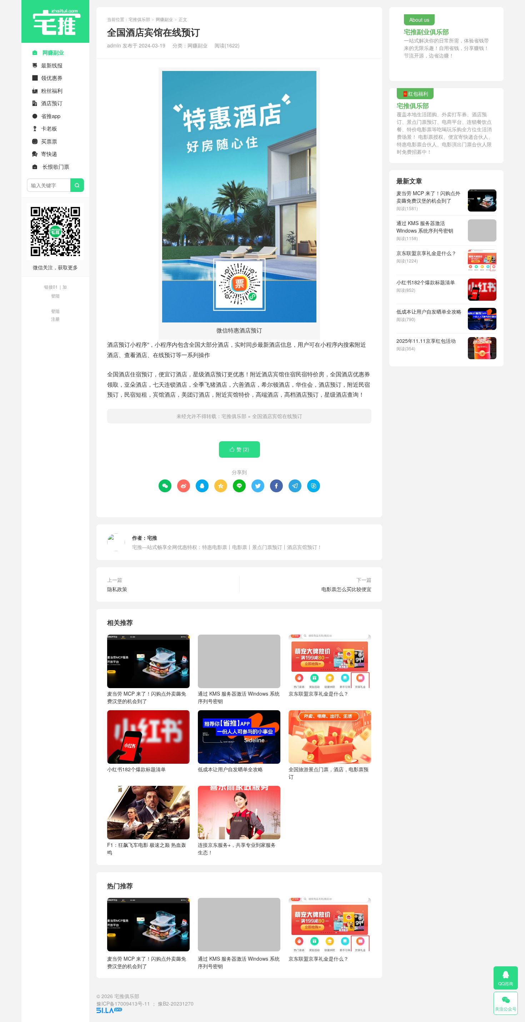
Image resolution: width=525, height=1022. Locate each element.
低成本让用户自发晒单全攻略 (230, 769)
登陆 (55, 296)
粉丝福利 (47, 90)
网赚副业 (48, 52)
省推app (46, 116)
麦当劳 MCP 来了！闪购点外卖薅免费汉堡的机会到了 (146, 697)
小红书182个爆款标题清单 (136, 769)
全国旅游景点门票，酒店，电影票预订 (329, 773)
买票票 (44, 141)
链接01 (51, 287)
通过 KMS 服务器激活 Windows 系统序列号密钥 (239, 697)
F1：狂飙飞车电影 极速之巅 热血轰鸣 (146, 848)
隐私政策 (117, 589)
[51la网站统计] (109, 1011)
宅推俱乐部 (55, 21)
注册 (55, 319)
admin (114, 45)
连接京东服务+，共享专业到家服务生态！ (237, 848)
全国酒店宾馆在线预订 (277, 416)
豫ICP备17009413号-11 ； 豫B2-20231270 (145, 1003)
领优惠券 (47, 77)
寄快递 (44, 153)
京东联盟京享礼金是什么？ (319, 693)
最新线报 (47, 65)
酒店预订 (47, 103)
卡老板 (44, 128)
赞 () (239, 449)
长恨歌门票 (50, 166)
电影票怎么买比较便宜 (346, 589)
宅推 (152, 537)
